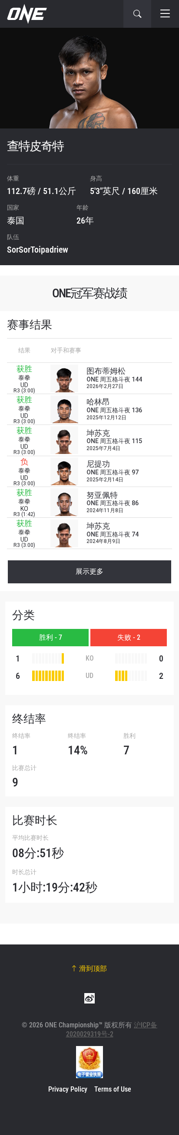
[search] (137, 14)
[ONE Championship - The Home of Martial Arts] (26, 13)
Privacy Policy (67, 1089)
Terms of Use (112, 1089)
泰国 (15, 220)
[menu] (165, 14)
